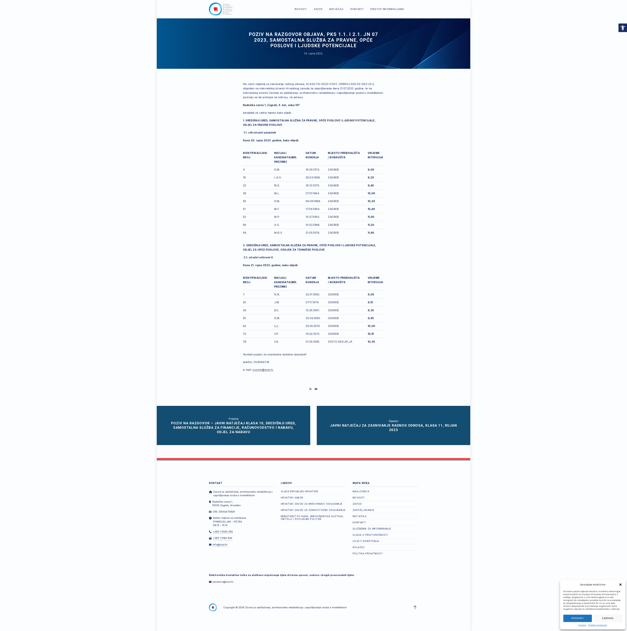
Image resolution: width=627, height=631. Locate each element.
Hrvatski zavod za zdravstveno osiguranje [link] (313, 510)
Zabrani (608, 618)
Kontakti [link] (357, 9)
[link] (623, 28)
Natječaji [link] (337, 9)
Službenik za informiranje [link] (372, 528)
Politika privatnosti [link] (597, 625)
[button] (620, 584)
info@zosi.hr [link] (220, 544)
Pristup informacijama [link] (387, 9)
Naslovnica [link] (361, 491)
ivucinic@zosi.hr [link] (262, 369)
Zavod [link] (318, 9)
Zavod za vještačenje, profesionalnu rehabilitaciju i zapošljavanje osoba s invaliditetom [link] (296, 607)
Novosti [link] (301, 9)
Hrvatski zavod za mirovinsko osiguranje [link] (312, 503)
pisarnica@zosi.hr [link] (223, 581)
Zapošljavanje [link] (363, 510)
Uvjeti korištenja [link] (366, 541)
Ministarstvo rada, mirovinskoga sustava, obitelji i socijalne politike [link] (312, 517)
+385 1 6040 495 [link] (223, 531)
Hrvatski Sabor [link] (292, 497)
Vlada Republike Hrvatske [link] (300, 491)
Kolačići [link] (582, 625)
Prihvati (577, 618)
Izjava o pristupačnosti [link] (370, 534)
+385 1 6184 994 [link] (222, 538)
